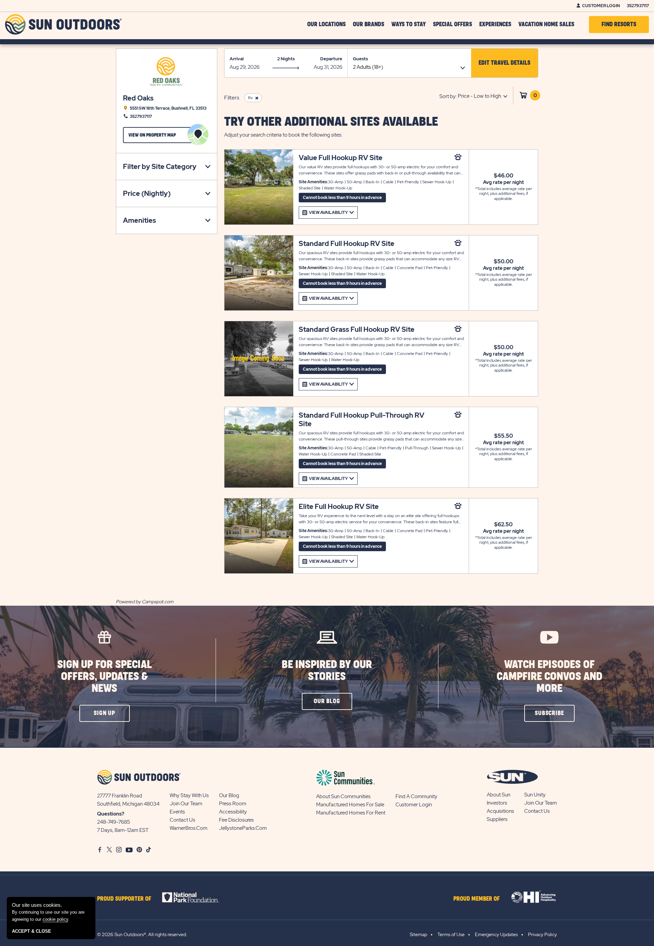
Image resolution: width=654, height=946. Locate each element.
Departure (331, 59)
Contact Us (182, 820)
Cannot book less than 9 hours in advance (342, 197)
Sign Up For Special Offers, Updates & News (104, 677)
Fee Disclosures (236, 820)
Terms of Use (451, 934)
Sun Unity (535, 794)
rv (250, 97)
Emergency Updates (496, 934)
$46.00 (503, 175)
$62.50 (503, 524)
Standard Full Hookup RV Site (346, 243)
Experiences (495, 24)
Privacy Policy (542, 934)
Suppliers (497, 819)
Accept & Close (31, 931)
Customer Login (601, 6)
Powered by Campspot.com (144, 602)
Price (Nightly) (147, 193)
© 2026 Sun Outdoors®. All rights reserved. (142, 934)
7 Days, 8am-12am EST (123, 830)
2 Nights (286, 59)
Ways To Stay (408, 24)
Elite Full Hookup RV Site (339, 506)
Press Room (232, 803)
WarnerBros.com (188, 828)
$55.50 (503, 436)
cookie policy (55, 919)
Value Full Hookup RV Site (341, 158)
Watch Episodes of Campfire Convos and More (549, 677)
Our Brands (368, 24)
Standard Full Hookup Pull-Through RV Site (361, 419)
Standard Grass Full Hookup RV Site (357, 329)
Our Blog (229, 795)
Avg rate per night (503, 182)
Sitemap (418, 934)
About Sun (498, 794)
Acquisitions (500, 811)
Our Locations (326, 24)
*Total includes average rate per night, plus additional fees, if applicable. (503, 193)
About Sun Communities (343, 796)
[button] (504, 63)
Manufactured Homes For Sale (350, 804)
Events (177, 811)
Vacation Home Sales (546, 24)
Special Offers (452, 24)
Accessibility (233, 811)
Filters (231, 97)
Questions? (110, 813)
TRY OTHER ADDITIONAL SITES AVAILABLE (331, 122)
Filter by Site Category (160, 166)
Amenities (139, 220)
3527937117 (638, 6)
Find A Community (416, 796)
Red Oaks (138, 98)
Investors (497, 803)
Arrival (237, 59)
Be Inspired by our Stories (327, 671)
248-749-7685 (113, 822)
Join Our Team (186, 803)
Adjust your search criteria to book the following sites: (283, 134)
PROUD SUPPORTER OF (124, 899)
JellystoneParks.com (243, 828)
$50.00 (503, 261)
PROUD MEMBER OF (476, 899)
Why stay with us (189, 795)
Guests (360, 59)
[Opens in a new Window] (196, 897)
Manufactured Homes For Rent (350, 812)
